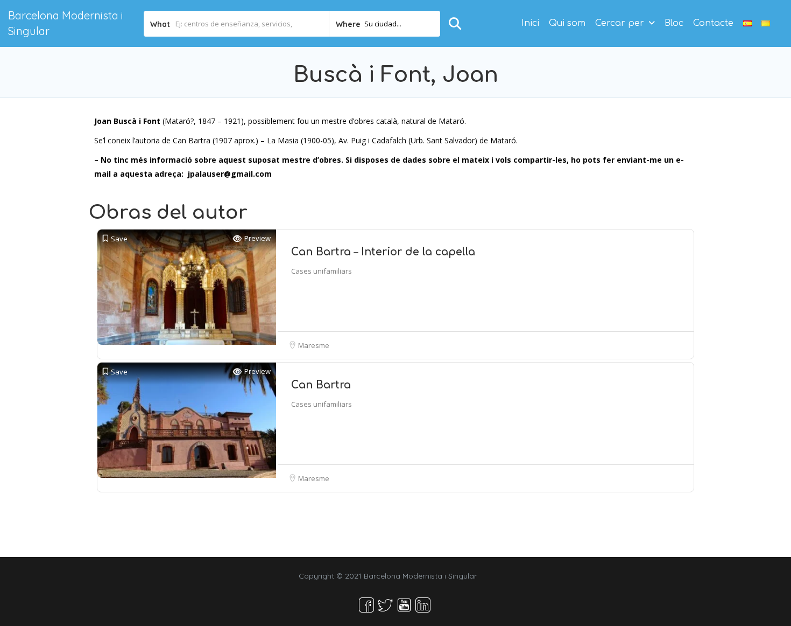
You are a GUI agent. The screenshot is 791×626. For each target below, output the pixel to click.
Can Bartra (321, 385)
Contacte (713, 23)
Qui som (567, 23)
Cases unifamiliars (321, 271)
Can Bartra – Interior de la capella (383, 252)
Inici (530, 23)
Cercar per (619, 23)
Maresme (313, 345)
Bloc (674, 23)
